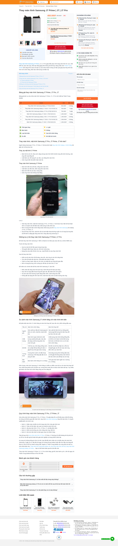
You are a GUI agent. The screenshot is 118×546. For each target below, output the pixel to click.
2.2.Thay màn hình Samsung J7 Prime (28, 82)
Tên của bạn (80, 77)
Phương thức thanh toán (24, 529)
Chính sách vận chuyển (24, 527)
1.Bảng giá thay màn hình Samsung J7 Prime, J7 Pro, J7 (31, 76)
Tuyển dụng (42, 527)
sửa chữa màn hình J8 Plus (58, 446)
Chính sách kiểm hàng (24, 525)
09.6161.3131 (61, 527)
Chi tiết (58, 20)
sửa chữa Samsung (51, 419)
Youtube (64, 532)
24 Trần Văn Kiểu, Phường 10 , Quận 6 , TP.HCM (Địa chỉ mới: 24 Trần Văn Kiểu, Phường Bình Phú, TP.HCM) (86, 523)
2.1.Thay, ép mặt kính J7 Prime (27, 80)
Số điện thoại (80, 82)
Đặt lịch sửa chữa (60, 47)
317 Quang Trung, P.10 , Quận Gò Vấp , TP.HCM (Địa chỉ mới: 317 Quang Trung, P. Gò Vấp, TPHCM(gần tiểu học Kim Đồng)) (86, 529)
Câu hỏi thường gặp (23, 532)
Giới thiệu (42, 521)
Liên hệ (41, 523)
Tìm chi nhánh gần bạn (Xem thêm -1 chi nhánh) (83, 535)
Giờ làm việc (42, 529)
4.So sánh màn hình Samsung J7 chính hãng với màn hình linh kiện (33, 86)
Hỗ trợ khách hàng (44, 525)
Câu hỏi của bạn (80, 87)
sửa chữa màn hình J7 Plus (36, 435)
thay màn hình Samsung (60, 227)
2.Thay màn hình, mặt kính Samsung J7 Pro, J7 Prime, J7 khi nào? (33, 78)
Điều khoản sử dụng (23, 530)
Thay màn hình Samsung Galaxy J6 (40, 446)
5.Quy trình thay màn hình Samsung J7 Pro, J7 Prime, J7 (31, 88)
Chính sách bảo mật (23, 521)
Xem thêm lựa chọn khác (60, 43)
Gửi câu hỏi (88, 98)
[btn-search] (51, 2)
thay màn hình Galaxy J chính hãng (62, 145)
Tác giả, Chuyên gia (44, 530)
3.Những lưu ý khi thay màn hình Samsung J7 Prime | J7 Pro (32, 84)
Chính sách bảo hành (23, 523)
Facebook (57, 532)
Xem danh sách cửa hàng (87, 48)
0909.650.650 (60, 523)
